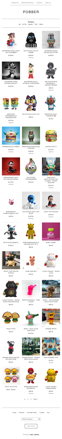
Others (41, 24)
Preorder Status (27, 3)
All (19, 24)
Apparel (30, 24)
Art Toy (24, 24)
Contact (39, 3)
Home (14, 412)
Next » (36, 399)
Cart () (48, 3)
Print (36, 24)
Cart (48, 412)
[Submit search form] (39, 419)
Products (15, 3)
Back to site (31, 426)
